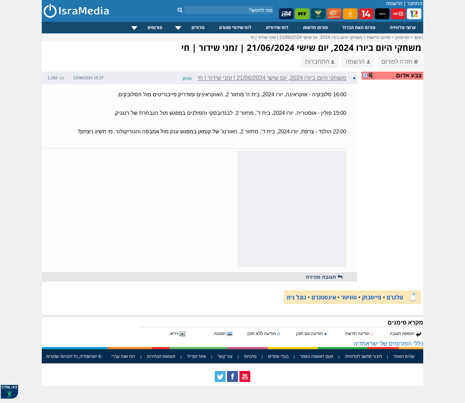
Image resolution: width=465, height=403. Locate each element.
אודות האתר (404, 356)
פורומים (154, 27)
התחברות (317, 62)
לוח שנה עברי (123, 356)
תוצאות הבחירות (161, 356)
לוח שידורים (277, 27)
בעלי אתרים (278, 356)
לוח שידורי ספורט (235, 27)
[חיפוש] (180, 10)
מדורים (198, 27)
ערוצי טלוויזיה (403, 27)
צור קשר (225, 356)
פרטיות (250, 356)
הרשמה (394, 3)
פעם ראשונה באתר (316, 356)
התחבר (414, 3)
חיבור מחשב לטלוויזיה (363, 356)
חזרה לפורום (396, 62)
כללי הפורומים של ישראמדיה (388, 343)
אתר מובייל (196, 356)
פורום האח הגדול (358, 27)
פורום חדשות (315, 27)
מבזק (187, 78)
